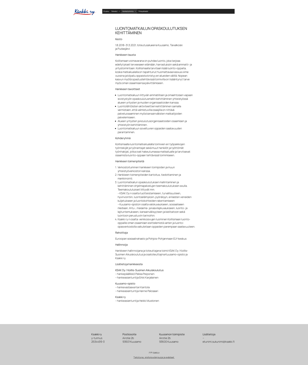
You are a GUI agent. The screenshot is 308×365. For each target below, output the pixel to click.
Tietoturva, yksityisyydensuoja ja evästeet (154, 357)
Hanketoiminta (128, 11)
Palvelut (114, 11)
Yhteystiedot (143, 11)
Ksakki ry (156, 352)
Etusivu (106, 11)
